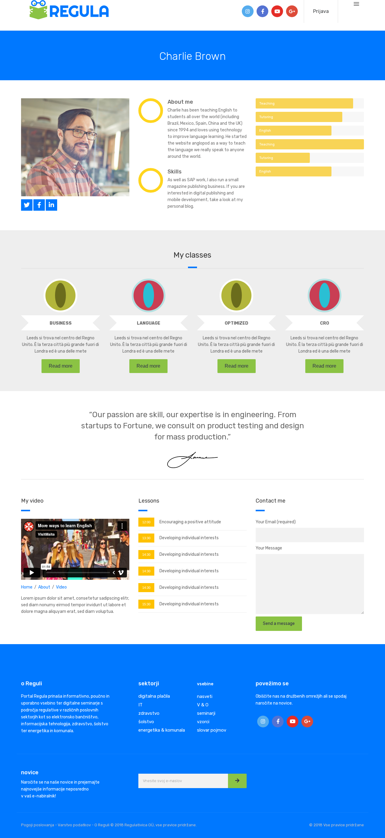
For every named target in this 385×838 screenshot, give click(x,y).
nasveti (204, 696)
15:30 (146, 604)
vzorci (203, 721)
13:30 (146, 538)
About (44, 587)
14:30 (146, 554)
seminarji (206, 713)
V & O (202, 705)
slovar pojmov (211, 730)
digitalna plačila (154, 696)
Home (26, 587)
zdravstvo (148, 713)
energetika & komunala (161, 730)
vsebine (205, 684)
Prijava (321, 11)
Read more (60, 366)
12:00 (146, 522)
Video (61, 587)
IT (140, 705)
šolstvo (146, 721)
